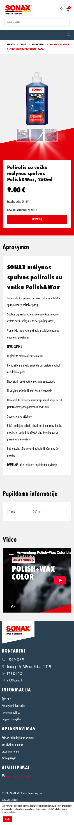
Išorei (23, 44)
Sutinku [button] (7, 819)
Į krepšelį (37, 219)
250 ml (36, 511)
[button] (68, 35)
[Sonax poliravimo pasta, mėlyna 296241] (36, 98)
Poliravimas (38, 44)
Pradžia (11, 44)
